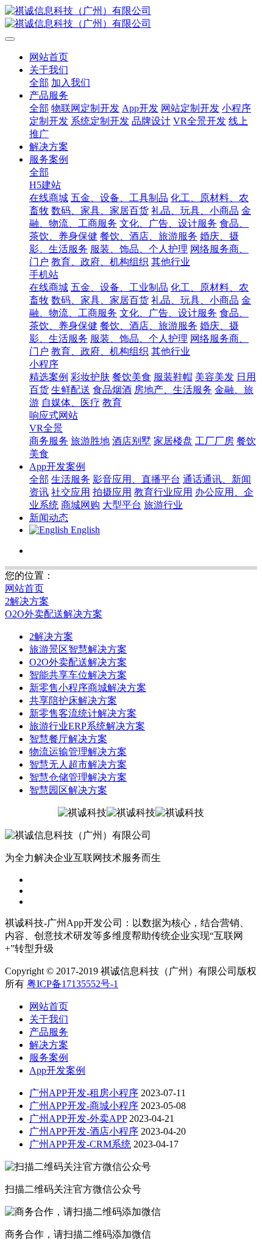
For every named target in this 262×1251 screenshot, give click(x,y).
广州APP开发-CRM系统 (80, 1144)
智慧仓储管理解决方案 (78, 777)
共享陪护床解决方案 (73, 700)
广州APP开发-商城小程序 (83, 1105)
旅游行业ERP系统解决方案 (87, 726)
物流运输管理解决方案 (78, 751)
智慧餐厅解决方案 (68, 739)
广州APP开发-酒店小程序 (83, 1131)
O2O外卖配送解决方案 (53, 614)
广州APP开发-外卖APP (78, 1118)
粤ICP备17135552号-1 (72, 984)
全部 (39, 82)
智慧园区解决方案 (68, 790)
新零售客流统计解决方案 (82, 713)
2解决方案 (27, 601)
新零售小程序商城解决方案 (87, 687)
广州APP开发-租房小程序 (83, 1093)
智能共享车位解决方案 (78, 675)
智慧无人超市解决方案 (78, 764)
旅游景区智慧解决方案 (78, 649)
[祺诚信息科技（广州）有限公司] (131, 17)
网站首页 (48, 57)
